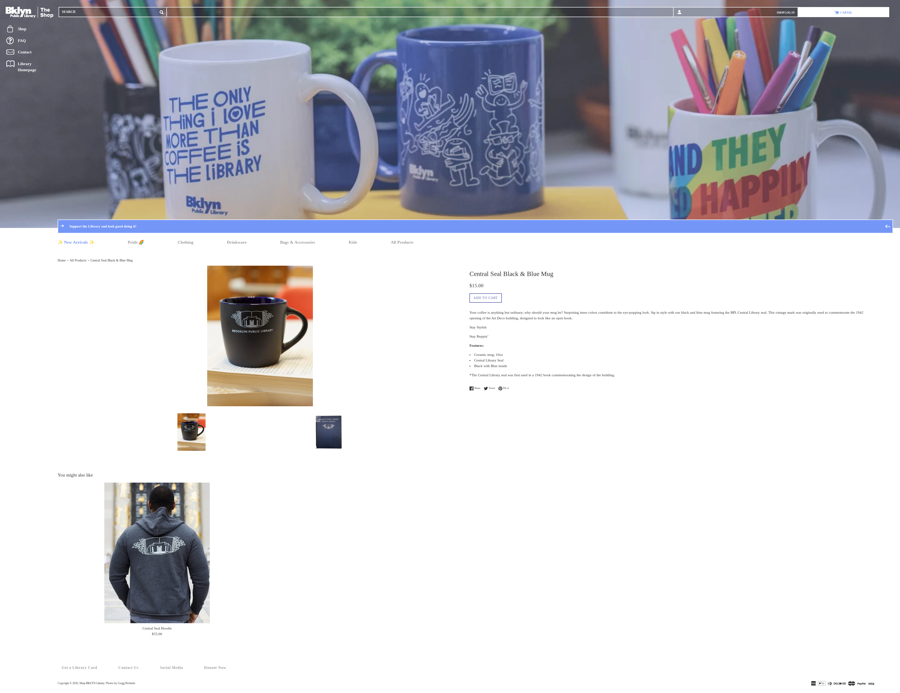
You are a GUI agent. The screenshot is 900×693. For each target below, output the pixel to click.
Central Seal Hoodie (157, 628)
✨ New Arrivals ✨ (76, 242)
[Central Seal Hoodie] (157, 553)
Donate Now (215, 668)
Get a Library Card (79, 668)
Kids (353, 242)
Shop (22, 29)
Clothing (185, 242)
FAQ (22, 40)
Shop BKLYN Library (91, 683)
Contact (25, 52)
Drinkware (237, 242)
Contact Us (128, 668)
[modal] (161, 11)
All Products (402, 242)
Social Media (171, 668)
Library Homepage (27, 67)
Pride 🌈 (136, 242)
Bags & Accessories (297, 242)
